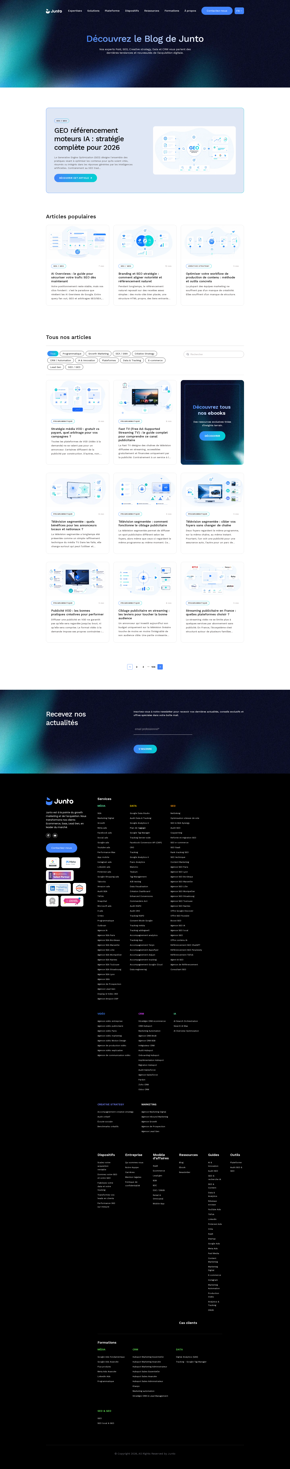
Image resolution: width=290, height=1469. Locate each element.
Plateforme (112, 10)
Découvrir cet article (74, 178)
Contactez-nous (217, 10)
